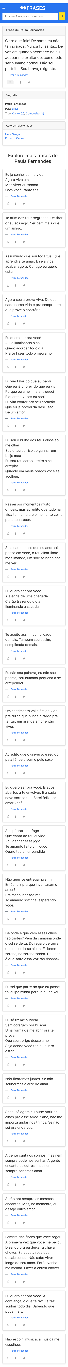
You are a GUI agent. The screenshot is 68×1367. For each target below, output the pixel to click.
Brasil (15, 108)
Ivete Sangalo (13, 134)
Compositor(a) (35, 113)
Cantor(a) (18, 113)
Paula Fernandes (19, 74)
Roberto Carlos (14, 138)
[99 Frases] (32, 7)
